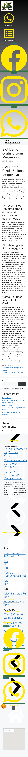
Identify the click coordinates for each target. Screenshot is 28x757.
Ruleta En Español (8, 405)
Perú (6, 545)
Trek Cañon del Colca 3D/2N (13, 624)
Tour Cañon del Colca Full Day (13, 616)
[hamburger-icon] (26, 140)
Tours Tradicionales (12, 143)
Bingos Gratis (6, 398)
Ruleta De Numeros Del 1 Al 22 (14, 372)
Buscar (4, 381)
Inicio (7, 141)
